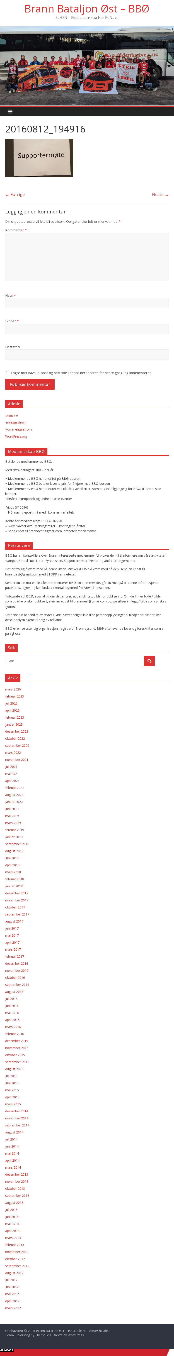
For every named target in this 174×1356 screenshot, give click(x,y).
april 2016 (12, 1020)
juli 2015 (11, 1076)
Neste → (160, 194)
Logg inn (11, 415)
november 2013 (16, 1181)
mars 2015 (13, 1104)
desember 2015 (16, 1041)
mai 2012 (12, 1294)
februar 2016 (14, 1034)
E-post (12, 321)
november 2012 (16, 1252)
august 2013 (14, 1202)
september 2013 (17, 1195)
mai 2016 (12, 1013)
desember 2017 (16, 893)
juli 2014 (11, 1139)
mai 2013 (12, 1223)
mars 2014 (13, 1167)
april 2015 (12, 1097)
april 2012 (12, 1301)
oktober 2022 (15, 738)
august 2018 (14, 851)
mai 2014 (12, 1153)
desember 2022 (16, 731)
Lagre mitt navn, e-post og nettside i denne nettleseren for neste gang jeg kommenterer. (81, 372)
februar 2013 (14, 1245)
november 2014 (16, 1118)
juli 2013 (11, 1209)
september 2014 (17, 1125)
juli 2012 (11, 1280)
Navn (10, 295)
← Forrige (15, 194)
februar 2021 (14, 788)
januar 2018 (14, 886)
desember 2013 (16, 1174)
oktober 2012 (15, 1259)
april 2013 (12, 1231)
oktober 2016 (15, 977)
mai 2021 (12, 773)
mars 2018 (13, 872)
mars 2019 (13, 823)
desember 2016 (16, 963)
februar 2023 (14, 717)
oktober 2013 (15, 1188)
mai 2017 (12, 935)
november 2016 (16, 970)
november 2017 (16, 900)
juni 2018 (12, 858)
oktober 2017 (15, 907)
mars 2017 (13, 949)
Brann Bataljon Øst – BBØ (87, 8)
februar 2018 (14, 879)
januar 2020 (14, 802)
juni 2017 (12, 928)
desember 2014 (16, 1111)
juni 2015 (12, 1083)
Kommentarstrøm (18, 429)
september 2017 (17, 914)
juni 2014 (12, 1146)
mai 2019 (12, 816)
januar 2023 (14, 724)
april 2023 (12, 710)
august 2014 (14, 1132)
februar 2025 (14, 696)
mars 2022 (13, 752)
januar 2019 (14, 837)
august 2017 (14, 921)
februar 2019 (14, 830)
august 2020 (14, 795)
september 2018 (17, 844)
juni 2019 (12, 809)
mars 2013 (13, 1238)
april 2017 (12, 942)
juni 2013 (12, 1216)
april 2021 (12, 780)
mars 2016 (13, 1027)
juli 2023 (11, 703)
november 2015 (16, 1048)
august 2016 (14, 991)
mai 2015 (12, 1090)
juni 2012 (12, 1287)
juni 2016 (12, 1006)
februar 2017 (14, 956)
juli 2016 (11, 998)
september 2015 (17, 1062)
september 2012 (17, 1266)
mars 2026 (13, 689)
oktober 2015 (15, 1055)
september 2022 (17, 745)
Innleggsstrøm (15, 422)
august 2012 (14, 1273)
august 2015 (14, 1069)
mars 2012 (13, 1308)
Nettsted (12, 347)
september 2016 (17, 984)
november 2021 (16, 759)
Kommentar (16, 230)
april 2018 (12, 865)
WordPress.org (16, 436)
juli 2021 (11, 766)
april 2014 (12, 1160)
